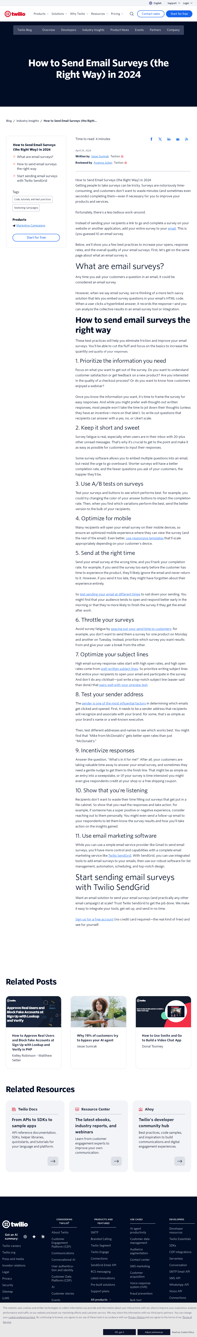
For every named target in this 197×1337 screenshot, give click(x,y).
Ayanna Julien (103, 162)
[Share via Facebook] (152, 139)
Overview (48, 30)
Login (186, 3)
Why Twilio (77, 13)
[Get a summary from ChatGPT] (26, 1236)
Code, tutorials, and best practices (32, 199)
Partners (155, 30)
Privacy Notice (136, 1317)
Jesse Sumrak (100, 156)
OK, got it (119, 1332)
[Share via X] (161, 139)
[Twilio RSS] (188, 139)
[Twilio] (15, 14)
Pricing (115, 13)
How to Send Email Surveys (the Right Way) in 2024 (34, 147)
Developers (68, 30)
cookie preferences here (21, 1317)
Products (39, 13)
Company (173, 30)
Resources (98, 13)
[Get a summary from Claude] (44, 1236)
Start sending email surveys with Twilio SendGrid (37, 178)
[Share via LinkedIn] (170, 139)
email (172, 228)
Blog (9, 120)
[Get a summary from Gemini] (35, 1236)
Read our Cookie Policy (183, 1332)
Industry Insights (93, 30)
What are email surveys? (35, 157)
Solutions (58, 13)
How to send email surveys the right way (37, 166)
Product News (119, 30)
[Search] (132, 14)
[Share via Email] (179, 139)
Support (172, 3)
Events (139, 30)
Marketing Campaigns (26, 207)
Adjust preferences (154, 1332)
